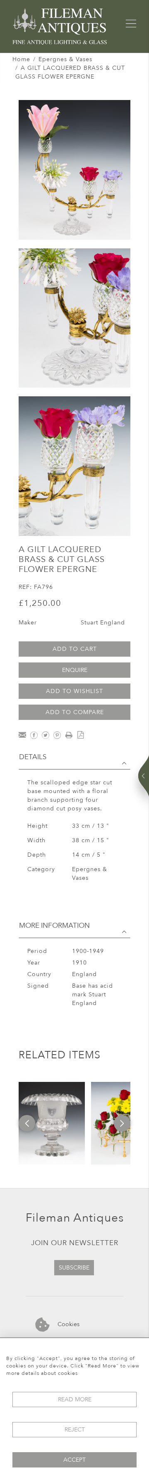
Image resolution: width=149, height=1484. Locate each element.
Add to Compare (75, 712)
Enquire (74, 670)
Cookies (67, 1324)
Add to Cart (75, 649)
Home (21, 59)
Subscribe (74, 1268)
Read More (74, 1399)
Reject (75, 1430)
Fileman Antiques (75, 1218)
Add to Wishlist (74, 691)
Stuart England (103, 622)
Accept (74, 1460)
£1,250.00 (40, 603)
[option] (52, 1123)
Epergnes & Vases (65, 59)
